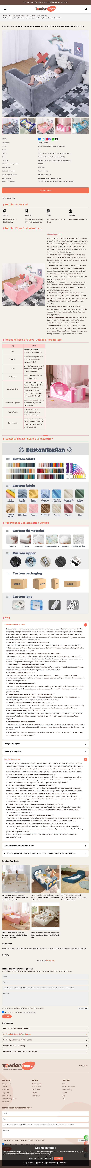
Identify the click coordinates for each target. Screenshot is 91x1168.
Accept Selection (45, 1158)
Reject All (32, 1158)
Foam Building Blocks (9, 1098)
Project (34, 1092)
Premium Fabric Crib (40, 949)
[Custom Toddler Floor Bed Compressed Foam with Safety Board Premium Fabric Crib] (45, 916)
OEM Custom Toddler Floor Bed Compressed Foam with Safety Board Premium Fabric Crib (15, 935)
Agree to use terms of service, (19, 1012)
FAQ (63, 1098)
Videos (64, 1092)
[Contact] (86, 1143)
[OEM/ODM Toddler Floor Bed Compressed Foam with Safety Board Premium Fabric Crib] (75, 879)
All (9, 16)
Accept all (58, 1158)
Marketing (62, 1163)
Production (36, 1090)
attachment (84, 1008)
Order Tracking (67, 1090)
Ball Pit (4, 1087)
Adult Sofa (5, 1101)
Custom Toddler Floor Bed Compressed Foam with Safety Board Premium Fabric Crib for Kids (45, 897)
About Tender (36, 1084)
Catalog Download (68, 1087)
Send (7, 1016)
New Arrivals (6, 1084)
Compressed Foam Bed (24, 949)
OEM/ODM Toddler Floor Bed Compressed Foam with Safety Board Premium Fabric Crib (74, 897)
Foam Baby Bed (80, 949)
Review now (50, 960)
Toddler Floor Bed (8, 949)
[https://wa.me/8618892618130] (86, 1137)
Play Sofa (5, 1092)
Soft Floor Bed (42, 16)
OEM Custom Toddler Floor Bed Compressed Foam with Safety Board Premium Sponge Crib (15, 897)
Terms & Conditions (29, 1012)
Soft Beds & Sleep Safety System (23, 16)
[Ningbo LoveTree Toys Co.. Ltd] (45, 9)
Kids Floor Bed (69, 949)
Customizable (37, 1087)
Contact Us (36, 1095)
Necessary (31, 1163)
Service (64, 1084)
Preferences (51, 1163)
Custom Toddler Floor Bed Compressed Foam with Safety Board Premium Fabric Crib (45, 935)
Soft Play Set (6, 1095)
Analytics (41, 1163)
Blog (63, 1095)
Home (5, 16)
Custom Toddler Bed (56, 949)
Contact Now (47, 190)
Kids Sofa (5, 1090)
